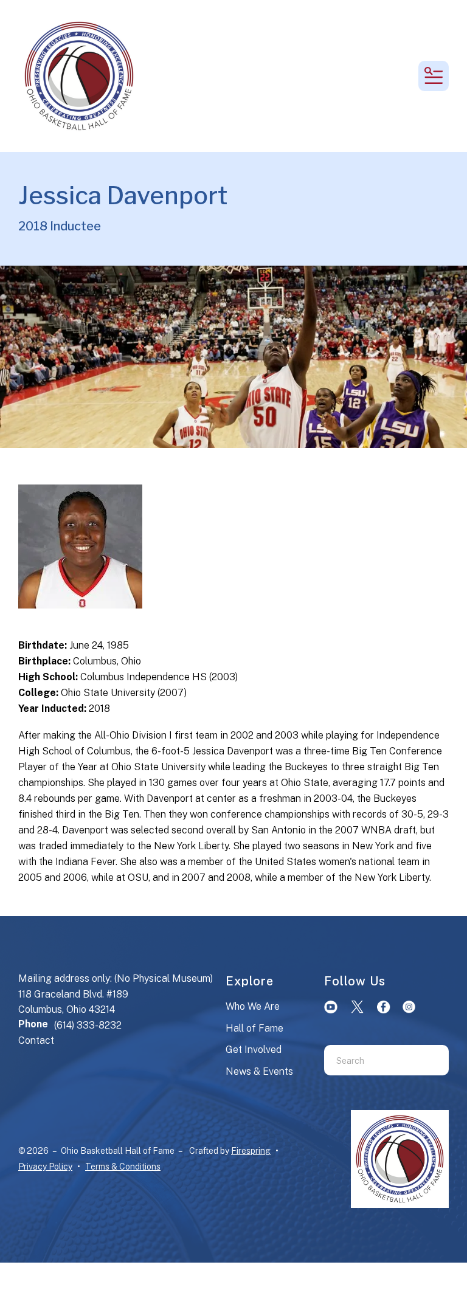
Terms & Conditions (123, 1166)
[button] (433, 76)
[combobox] (371, 1060)
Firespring (251, 1151)
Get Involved (254, 1049)
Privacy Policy (45, 1166)
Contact (36, 1040)
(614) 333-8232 (88, 1025)
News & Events (259, 1071)
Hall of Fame (254, 1028)
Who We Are (253, 1006)
